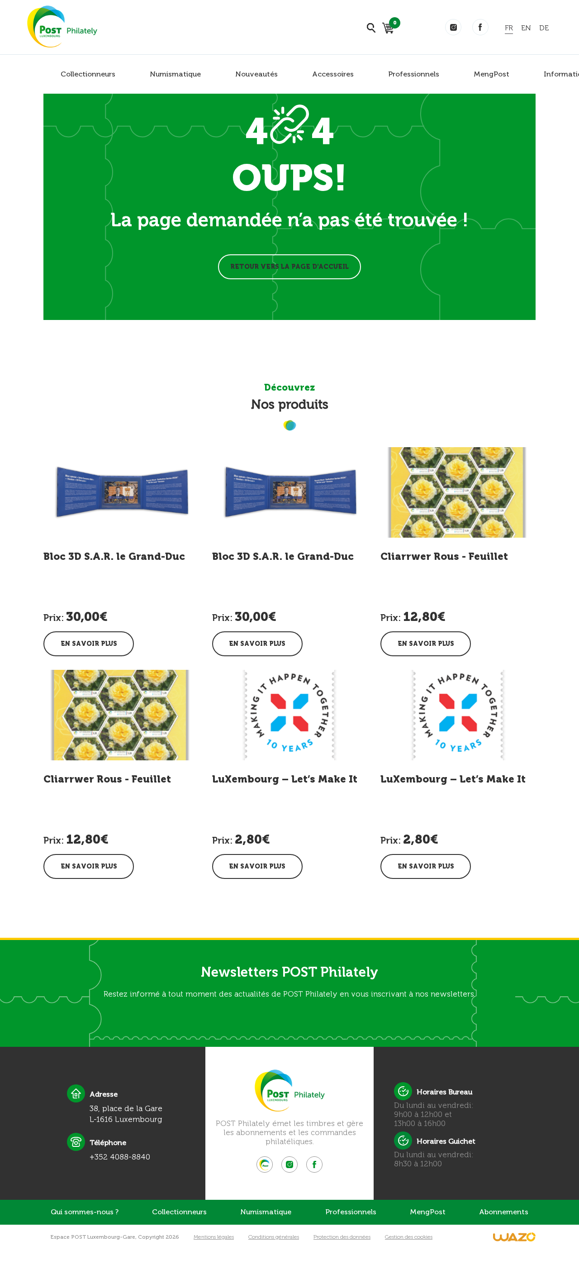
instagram (453, 27)
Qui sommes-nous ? (85, 1211)
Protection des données (341, 1237)
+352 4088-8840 (120, 1156)
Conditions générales (273, 1237)
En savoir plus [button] (89, 644)
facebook (480, 27)
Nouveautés (256, 74)
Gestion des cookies (408, 1237)
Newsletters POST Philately (289, 972)
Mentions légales (214, 1237)
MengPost (491, 74)
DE (544, 28)
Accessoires (333, 74)
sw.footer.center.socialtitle (264, 1164)
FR (509, 28)
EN (526, 28)
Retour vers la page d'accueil (289, 267)
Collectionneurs (88, 74)
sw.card (393, 24)
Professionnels (413, 74)
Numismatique (175, 74)
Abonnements (503, 1211)
